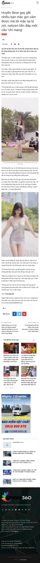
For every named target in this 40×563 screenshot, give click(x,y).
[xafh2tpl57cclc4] (7, 445)
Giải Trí (4, 34)
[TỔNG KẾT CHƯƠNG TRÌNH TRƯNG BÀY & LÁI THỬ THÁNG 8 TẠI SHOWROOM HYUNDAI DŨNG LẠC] (7, 463)
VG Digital (14, 531)
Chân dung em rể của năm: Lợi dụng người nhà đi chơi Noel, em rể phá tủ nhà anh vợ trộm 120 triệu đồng (9, 329)
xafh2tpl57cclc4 (18, 442)
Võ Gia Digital (23, 559)
